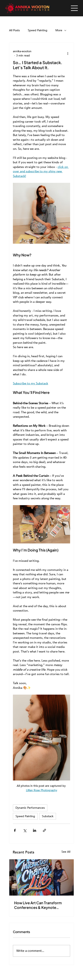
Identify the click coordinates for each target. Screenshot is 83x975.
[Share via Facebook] (15, 830)
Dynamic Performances (30, 808)
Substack (47, 816)
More (58, 30)
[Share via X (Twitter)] (25, 830)
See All (65, 852)
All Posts (14, 30)
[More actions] (67, 53)
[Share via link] (44, 830)
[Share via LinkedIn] (34, 830)
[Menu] (74, 8)
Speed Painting (37, 30)
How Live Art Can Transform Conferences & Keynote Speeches (38, 905)
